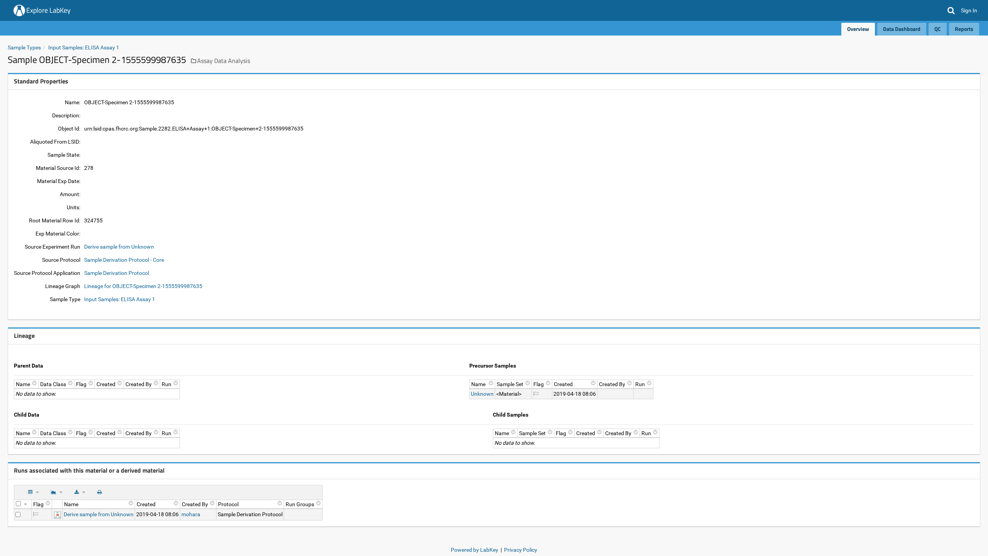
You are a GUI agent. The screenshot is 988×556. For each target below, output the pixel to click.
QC (937, 29)
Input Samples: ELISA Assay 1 (83, 47)
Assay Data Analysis (223, 60)
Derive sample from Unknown (119, 247)
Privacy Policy (520, 550)
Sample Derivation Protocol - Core (124, 260)
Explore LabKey (48, 10)
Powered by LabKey (474, 550)
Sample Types (24, 47)
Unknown (482, 394)
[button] (951, 10)
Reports (964, 29)
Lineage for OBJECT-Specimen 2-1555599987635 (143, 286)
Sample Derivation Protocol (116, 273)
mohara (190, 514)
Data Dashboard (901, 29)
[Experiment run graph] (57, 514)
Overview (858, 29)
